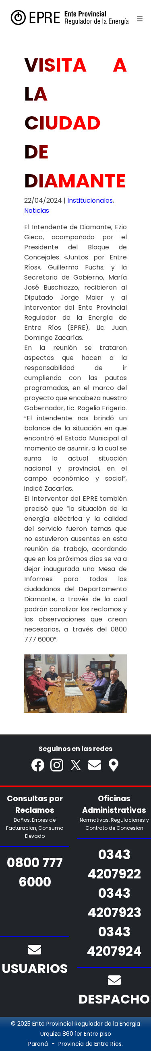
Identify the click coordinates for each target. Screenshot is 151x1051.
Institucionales (90, 200)
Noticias (36, 210)
